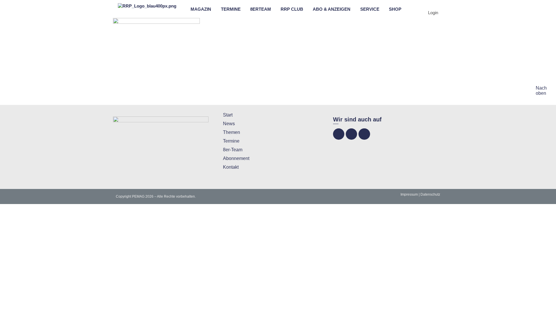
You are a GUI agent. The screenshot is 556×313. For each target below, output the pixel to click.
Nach (541, 87)
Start (228, 114)
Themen (231, 132)
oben (541, 93)
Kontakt (231, 167)
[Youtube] (364, 134)
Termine (231, 141)
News (229, 123)
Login (433, 12)
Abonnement (236, 158)
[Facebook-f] (338, 134)
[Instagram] (351, 134)
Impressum (409, 194)
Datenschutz (430, 194)
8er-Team (232, 149)
